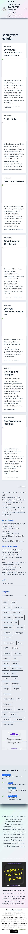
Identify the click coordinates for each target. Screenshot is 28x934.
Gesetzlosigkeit (8, 643)
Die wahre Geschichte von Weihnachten (13, 52)
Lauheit (5, 678)
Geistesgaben (19, 633)
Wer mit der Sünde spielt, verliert (13, 541)
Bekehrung (17, 612)
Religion (16, 689)
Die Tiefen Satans (14, 181)
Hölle (14, 658)
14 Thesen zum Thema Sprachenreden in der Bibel (14, 798)
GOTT (5, 648)
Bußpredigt (7, 617)
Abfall (5, 602)
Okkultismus (7, 368)
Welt (4, 714)
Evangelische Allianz (10, 622)
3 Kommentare (7, 107)
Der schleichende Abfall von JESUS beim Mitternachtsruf (12, 777)
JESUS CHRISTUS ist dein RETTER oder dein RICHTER (14, 7)
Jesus (5, 668)
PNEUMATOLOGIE (12, 795)
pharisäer (15, 683)
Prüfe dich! (10, 119)
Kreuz (14, 673)
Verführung (7, 704)
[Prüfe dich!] (14, 131)
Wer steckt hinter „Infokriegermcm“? (16, 784)
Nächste (21, 486)
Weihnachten (7, 46)
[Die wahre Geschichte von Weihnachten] (14, 67)
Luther (5, 683)
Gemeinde (6, 638)
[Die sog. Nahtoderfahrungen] (14, 326)
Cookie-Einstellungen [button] (20, 929)
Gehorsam (6, 633)
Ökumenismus (18, 719)
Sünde (20, 699)
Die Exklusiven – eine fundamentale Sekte (12, 557)
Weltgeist (14, 714)
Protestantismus (11, 788)
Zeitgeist (6, 719)
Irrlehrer (15, 663)
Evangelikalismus (6, 775)
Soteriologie (7, 178)
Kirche (5, 673)
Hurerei (5, 658)
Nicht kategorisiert (9, 417)
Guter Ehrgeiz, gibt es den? (11, 533)
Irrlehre (5, 663)
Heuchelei (6, 653)
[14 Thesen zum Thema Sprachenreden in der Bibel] (4, 797)
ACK (13, 602)
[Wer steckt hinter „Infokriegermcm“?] (4, 783)
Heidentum (15, 648)
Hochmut (18, 653)
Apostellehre (19, 607)
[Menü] (25, 8)
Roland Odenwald (7, 562)
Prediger (6, 689)
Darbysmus (19, 617)
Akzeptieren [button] (14, 931)
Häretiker (10, 782)
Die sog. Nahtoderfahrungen (14, 311)
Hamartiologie (7, 115)
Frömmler (20, 627)
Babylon (6, 612)
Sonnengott (7, 694)
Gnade (20, 643)
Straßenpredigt (8, 699)
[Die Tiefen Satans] (14, 193)
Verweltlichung (8, 709)
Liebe (15, 678)
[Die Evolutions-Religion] (14, 436)
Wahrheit (20, 709)
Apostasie (6, 607)
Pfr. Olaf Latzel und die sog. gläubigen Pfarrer (17, 791)
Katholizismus (16, 668)
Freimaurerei (7, 627)
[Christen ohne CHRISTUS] (14, 256)
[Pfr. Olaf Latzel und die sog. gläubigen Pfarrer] (4, 790)
